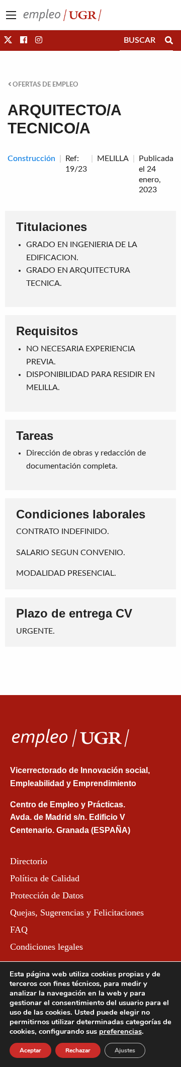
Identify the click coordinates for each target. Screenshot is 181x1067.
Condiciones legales (46, 947)
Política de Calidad (44, 878)
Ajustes (125, 1050)
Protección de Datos (46, 895)
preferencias (120, 1031)
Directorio (28, 861)
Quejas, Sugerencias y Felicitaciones (77, 912)
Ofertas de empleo (44, 85)
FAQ (19, 930)
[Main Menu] (11, 15)
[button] (8, 40)
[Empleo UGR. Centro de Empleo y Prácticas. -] (62, 15)
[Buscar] (169, 40)
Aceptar (30, 1050)
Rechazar (77, 1050)
